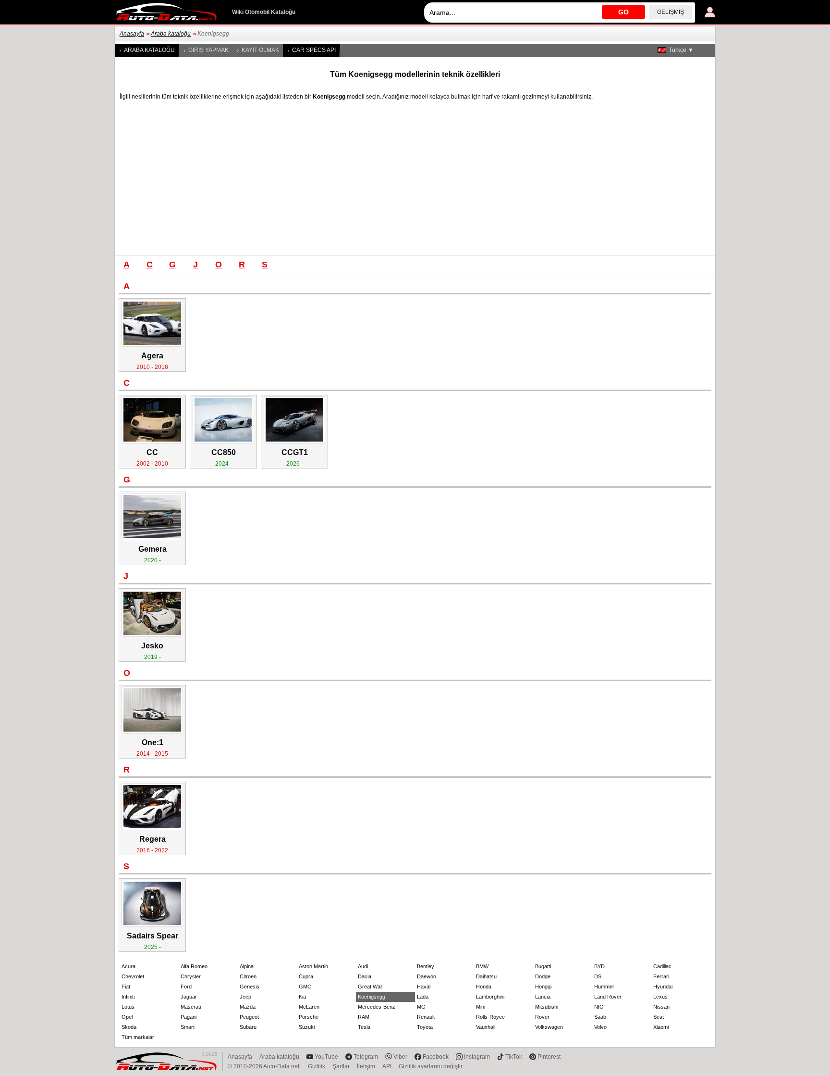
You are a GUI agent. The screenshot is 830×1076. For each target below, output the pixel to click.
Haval (423, 986)
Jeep (245, 997)
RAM (363, 1017)
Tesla (364, 1027)
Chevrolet (133, 976)
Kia (302, 997)
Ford (186, 986)
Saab (600, 1017)
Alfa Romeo (194, 966)
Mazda (248, 1007)
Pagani (188, 1017)
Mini (480, 1007)
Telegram (366, 1056)
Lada (422, 997)
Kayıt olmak (260, 50)
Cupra (306, 976)
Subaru (248, 1027)
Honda (483, 986)
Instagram (477, 1056)
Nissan (661, 1007)
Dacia (364, 976)
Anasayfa (132, 33)
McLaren (309, 1007)
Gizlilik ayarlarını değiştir (431, 1066)
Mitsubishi (546, 1007)
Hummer (604, 986)
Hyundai (662, 986)
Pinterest (549, 1056)
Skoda (129, 1027)
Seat (658, 1017)
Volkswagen (549, 1027)
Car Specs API (314, 50)
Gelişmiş (670, 12)
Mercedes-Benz (376, 1007)
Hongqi (543, 986)
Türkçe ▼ (681, 50)
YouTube (326, 1056)
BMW (482, 966)
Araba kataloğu (171, 33)
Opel (127, 1017)
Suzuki (307, 1027)
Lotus (128, 1007)
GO (623, 12)
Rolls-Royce (490, 1017)
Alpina (247, 966)
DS (597, 976)
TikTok (513, 1056)
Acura (128, 966)
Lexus (660, 997)
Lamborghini (490, 997)
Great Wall (370, 986)
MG (421, 1007)
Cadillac (662, 966)
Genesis (249, 986)
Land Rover (608, 997)
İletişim (366, 1066)
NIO (599, 1007)
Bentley (425, 966)
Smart (188, 1027)
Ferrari (661, 976)
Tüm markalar (138, 1037)
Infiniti (128, 997)
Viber (400, 1056)
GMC (305, 986)
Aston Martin (313, 966)
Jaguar (189, 997)
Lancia (542, 997)
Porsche (308, 1017)
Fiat (126, 986)
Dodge (542, 976)
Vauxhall (485, 1027)
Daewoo (426, 976)
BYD (599, 966)
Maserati (191, 1007)
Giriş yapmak (208, 50)
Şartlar (341, 1066)
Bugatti (543, 966)
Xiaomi (661, 1027)
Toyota (425, 1027)
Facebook (436, 1056)
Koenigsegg (371, 997)
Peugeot (249, 1017)
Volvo (600, 1027)
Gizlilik (316, 1066)
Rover (542, 1017)
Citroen (248, 976)
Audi (363, 966)
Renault (426, 1017)
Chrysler (191, 976)
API (386, 1066)
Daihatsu (486, 976)
